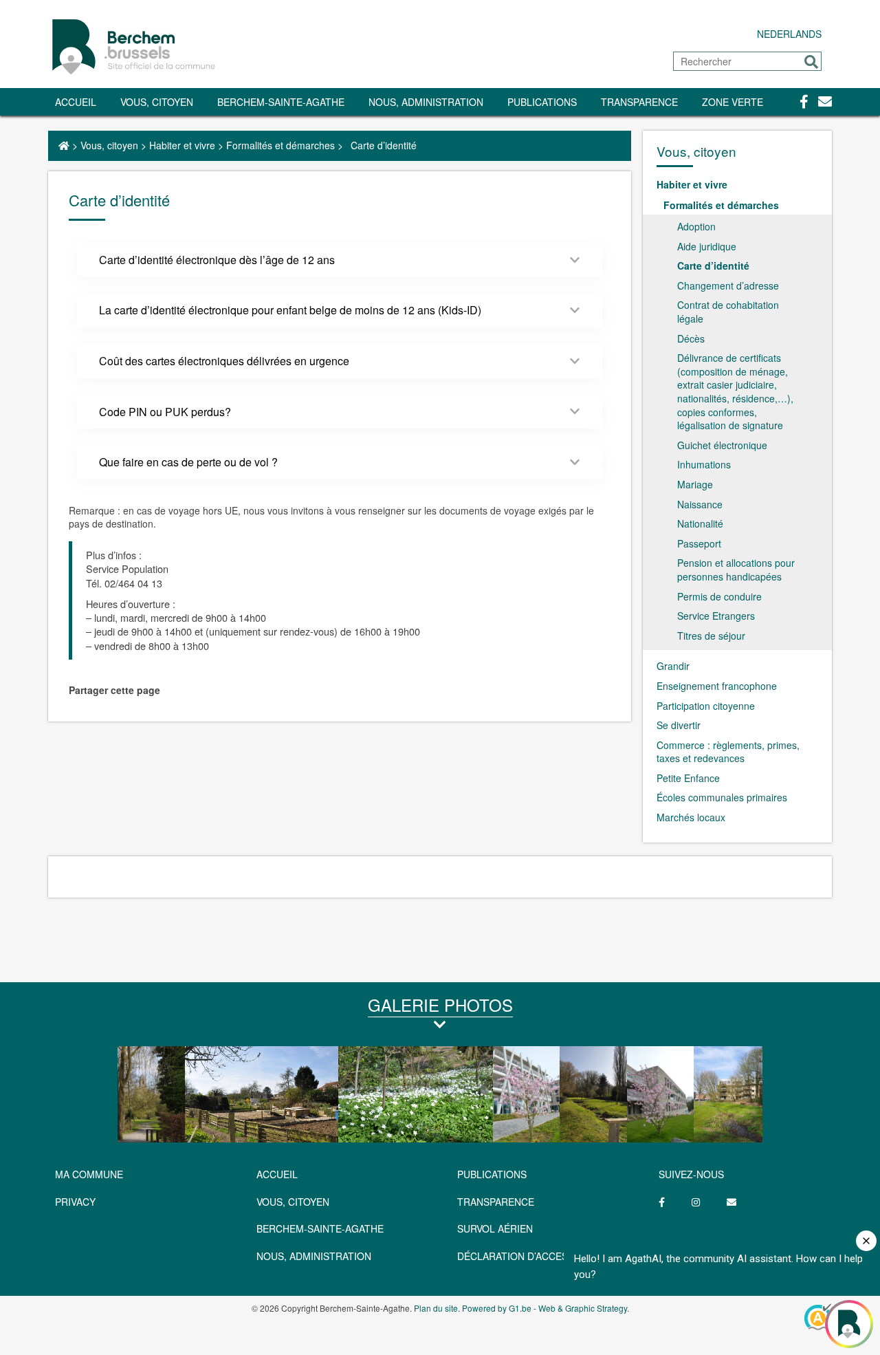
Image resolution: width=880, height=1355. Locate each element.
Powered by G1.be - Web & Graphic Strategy (544, 1308)
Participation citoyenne (706, 706)
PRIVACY (75, 1201)
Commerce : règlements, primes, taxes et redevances (728, 752)
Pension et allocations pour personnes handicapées (736, 569)
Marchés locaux (691, 817)
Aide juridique (706, 246)
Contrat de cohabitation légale (728, 311)
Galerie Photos (440, 1005)
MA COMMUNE (89, 1174)
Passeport (699, 543)
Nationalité (700, 523)
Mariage (695, 484)
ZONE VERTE (732, 102)
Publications (542, 102)
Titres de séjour (711, 635)
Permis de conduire (719, 596)
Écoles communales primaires (722, 797)
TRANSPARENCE (639, 102)
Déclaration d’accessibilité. (533, 1256)
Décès (691, 338)
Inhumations (704, 464)
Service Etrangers (716, 615)
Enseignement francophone (717, 686)
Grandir (673, 666)
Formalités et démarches (280, 145)
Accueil (75, 102)
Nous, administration (425, 102)
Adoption (696, 226)
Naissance (700, 504)
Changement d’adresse (728, 285)
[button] (811, 61)
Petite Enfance (688, 778)
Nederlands (789, 34)
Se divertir (679, 725)
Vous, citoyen (156, 102)
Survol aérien (495, 1228)
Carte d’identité (713, 265)
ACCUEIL (277, 1174)
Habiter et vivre (182, 145)
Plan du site (436, 1308)
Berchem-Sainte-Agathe (280, 102)
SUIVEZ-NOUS (691, 1174)
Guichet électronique (722, 445)
